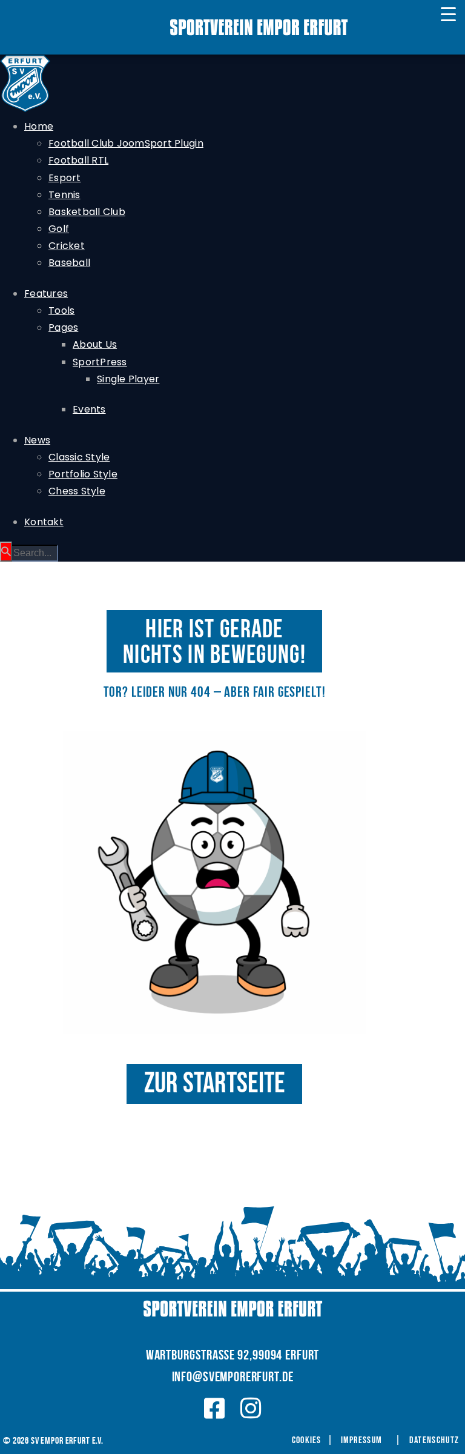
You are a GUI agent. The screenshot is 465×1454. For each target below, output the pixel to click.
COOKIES (307, 1440)
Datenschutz (434, 1440)
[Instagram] (251, 1408)
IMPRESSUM (362, 1440)
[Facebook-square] (214, 1408)
